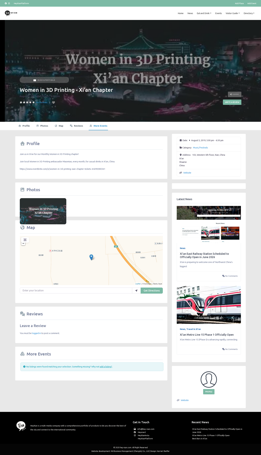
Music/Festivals (46, 80)
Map (60, 125)
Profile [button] (208, 392)
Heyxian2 (141, 432)
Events (218, 13)
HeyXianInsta (143, 435)
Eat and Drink (203, 13)
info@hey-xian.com (145, 429)
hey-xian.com (125, 447)
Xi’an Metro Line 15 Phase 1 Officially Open (207, 334)
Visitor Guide (232, 13)
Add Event (251, 3)
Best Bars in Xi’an (199, 438)
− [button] (23, 243)
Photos (44, 125)
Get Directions (152, 290)
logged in (36, 333)
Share (235, 94)
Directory (248, 13)
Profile (26, 125)
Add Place (239, 3)
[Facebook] (6, 3)
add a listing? (106, 366)
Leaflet (138, 284)
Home (181, 13)
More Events (100, 125)
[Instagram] (9, 3)
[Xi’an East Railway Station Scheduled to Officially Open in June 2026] (209, 224)
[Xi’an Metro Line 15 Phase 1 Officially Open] (209, 305)
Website (187, 173)
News (190, 13)
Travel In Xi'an (193, 329)
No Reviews (41, 102)
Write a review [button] (232, 102)
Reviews (78, 125)
